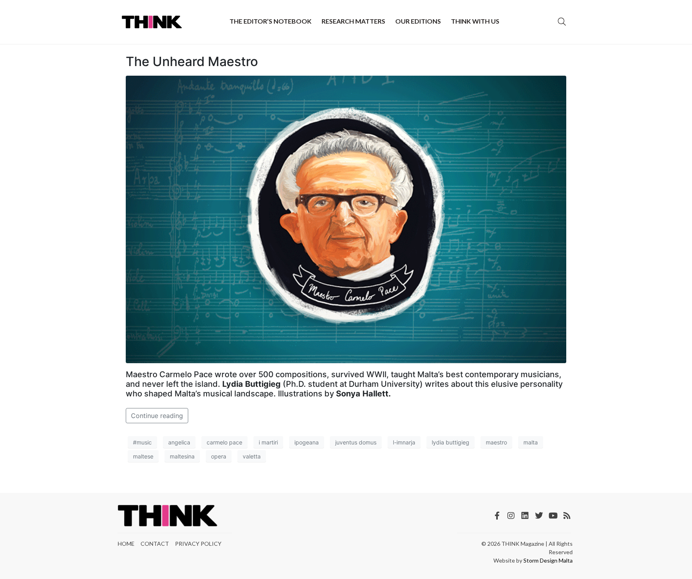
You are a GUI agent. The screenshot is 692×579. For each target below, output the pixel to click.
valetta (252, 456)
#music (142, 442)
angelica (179, 442)
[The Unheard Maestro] (346, 219)
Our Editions (418, 21)
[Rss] (567, 516)
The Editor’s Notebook (270, 21)
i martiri (268, 442)
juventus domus (355, 442)
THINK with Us (475, 21)
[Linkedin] (525, 516)
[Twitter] (539, 516)
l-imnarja (404, 442)
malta (530, 442)
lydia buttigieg (450, 442)
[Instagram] (511, 516)
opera (218, 456)
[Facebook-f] (497, 516)
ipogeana (306, 442)
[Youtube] (553, 516)
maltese (143, 456)
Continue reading (157, 416)
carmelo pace (224, 442)
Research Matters (353, 21)
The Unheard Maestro (192, 61)
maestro (496, 442)
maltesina (182, 456)
